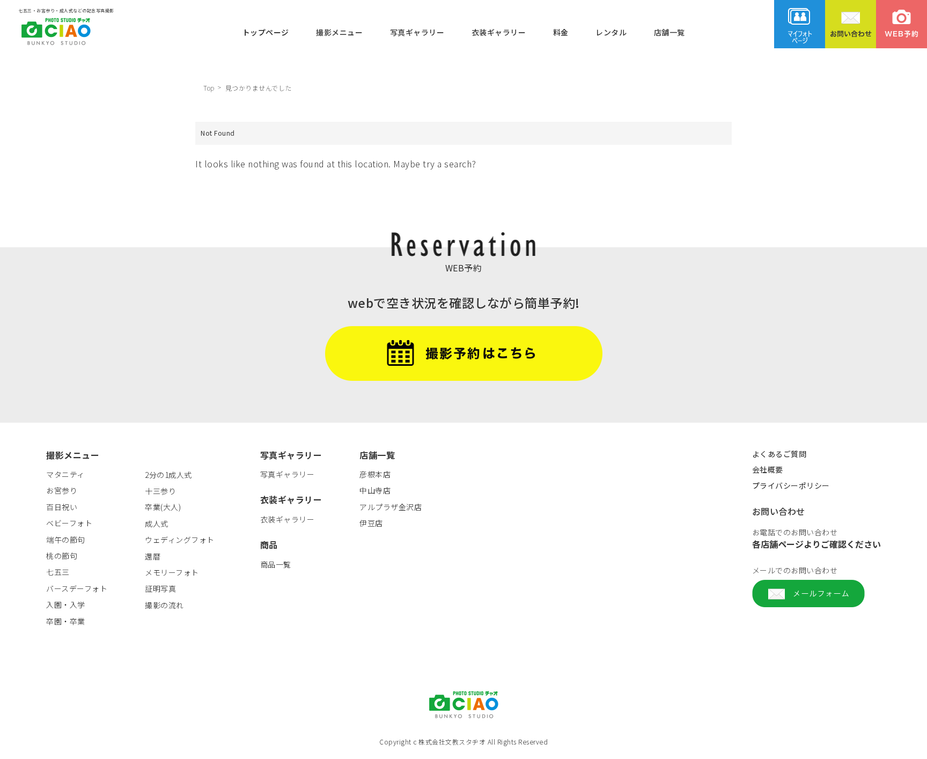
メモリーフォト (172, 572)
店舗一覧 (669, 31)
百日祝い (61, 507)
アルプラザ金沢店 (390, 507)
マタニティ (65, 474)
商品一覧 (275, 564)
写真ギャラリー (417, 31)
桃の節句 (61, 555)
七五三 (58, 571)
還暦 (152, 556)
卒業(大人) (163, 507)
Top (209, 87)
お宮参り (61, 490)
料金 (561, 31)
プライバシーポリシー (791, 485)
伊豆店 (371, 523)
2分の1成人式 (168, 474)
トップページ (265, 31)
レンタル (611, 31)
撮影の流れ (164, 605)
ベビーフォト (69, 523)
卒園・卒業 (65, 621)
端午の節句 (65, 539)
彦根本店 (375, 474)
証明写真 (160, 588)
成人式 (156, 523)
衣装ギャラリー (499, 31)
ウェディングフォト (180, 539)
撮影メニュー (339, 31)
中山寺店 (375, 490)
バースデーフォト (76, 588)
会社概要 (767, 469)
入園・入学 (65, 604)
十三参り (160, 490)
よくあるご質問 (779, 453)
